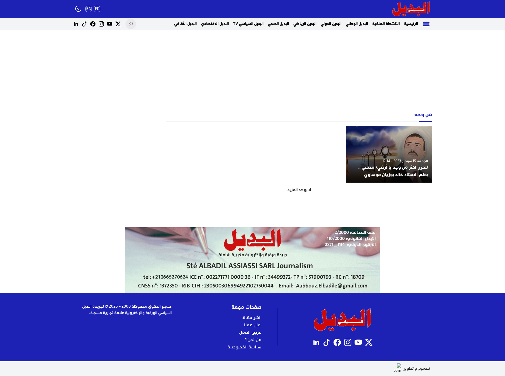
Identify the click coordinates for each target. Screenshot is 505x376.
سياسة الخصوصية (244, 347)
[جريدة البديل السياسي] (411, 9)
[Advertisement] (252, 71)
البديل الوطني (357, 24)
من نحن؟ (253, 340)
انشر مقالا (251, 318)
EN (88, 8)
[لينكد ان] (76, 24)
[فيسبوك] (93, 24)
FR (97, 8)
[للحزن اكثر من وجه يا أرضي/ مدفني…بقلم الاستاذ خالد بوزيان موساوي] (389, 154)
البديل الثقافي (185, 24)
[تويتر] (118, 24)
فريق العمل (250, 332)
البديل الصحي (278, 24)
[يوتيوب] (110, 24)
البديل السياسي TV (248, 24)
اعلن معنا (252, 325)
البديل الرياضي (304, 24)
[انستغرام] (101, 24)
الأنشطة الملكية (386, 24)
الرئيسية (411, 24)
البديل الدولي (331, 24)
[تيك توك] (84, 24)
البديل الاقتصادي (215, 24)
